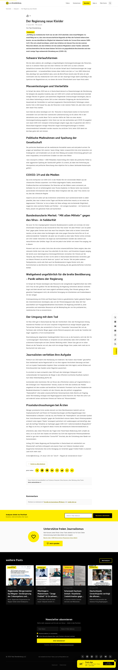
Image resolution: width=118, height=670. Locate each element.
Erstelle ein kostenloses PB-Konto (54, 502)
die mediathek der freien (45, 657)
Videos (68, 3)
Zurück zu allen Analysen (37, 464)
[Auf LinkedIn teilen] (52, 470)
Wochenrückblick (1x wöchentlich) (48, 633)
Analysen (16, 9)
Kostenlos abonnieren (103, 515)
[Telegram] (115, 322)
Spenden (86, 3)
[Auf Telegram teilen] (42, 470)
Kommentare (76, 3)
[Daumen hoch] (27, 15)
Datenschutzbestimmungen (66, 645)
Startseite (8, 9)
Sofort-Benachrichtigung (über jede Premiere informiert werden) (57, 636)
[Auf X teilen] (37, 470)
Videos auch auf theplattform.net (59, 657)
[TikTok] (115, 339)
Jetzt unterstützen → (34, 482)
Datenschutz (63, 665)
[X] (82, 656)
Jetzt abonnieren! (59, 641)
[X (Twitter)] (115, 317)
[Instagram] (115, 335)
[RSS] (115, 344)
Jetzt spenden (54, 543)
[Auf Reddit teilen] (62, 470)
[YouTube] (115, 326)
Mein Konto (103, 3)
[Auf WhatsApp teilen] (67, 470)
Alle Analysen (106, 560)
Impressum (55, 665)
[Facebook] (115, 331)
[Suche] (110, 3)
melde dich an (72, 502)
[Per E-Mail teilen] (57, 470)
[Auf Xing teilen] (72, 470)
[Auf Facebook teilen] (47, 470)
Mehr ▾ (95, 3)
